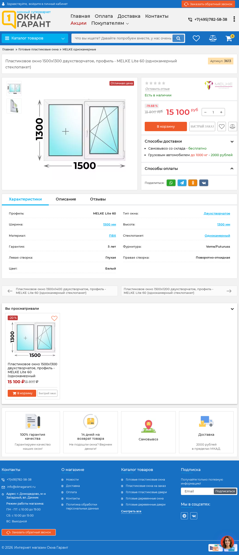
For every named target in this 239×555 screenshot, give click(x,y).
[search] (178, 38)
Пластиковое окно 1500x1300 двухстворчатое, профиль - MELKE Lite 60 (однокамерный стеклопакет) (32, 372)
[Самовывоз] (148, 432)
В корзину (166, 126)
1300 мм (223, 224)
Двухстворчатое (217, 213)
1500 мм (109, 224)
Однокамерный (217, 235)
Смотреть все (131, 511)
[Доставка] (206, 432)
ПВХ (112, 235)
